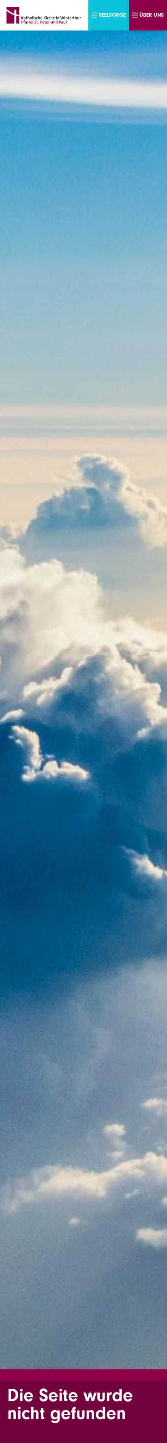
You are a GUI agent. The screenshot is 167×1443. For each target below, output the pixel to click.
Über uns (151, 15)
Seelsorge (112, 15)
